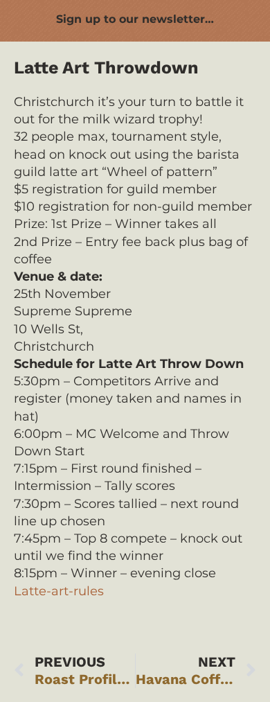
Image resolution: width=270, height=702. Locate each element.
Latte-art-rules (59, 591)
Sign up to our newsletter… (135, 19)
